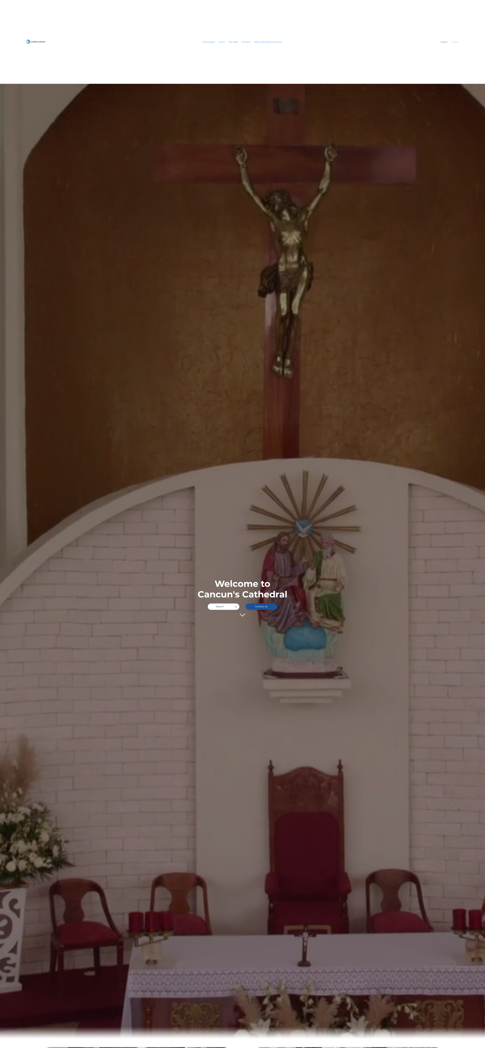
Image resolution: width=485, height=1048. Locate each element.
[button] (209, 42)
